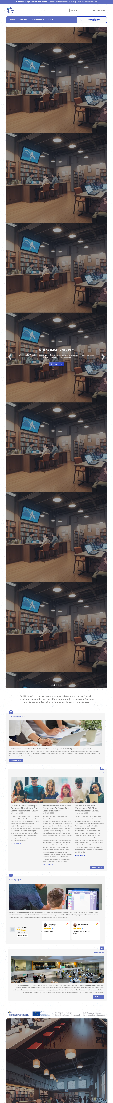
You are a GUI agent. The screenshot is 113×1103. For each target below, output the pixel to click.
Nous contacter (98, 10)
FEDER (50, 20)
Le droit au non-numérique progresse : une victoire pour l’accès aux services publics (24, 808)
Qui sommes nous (37, 20)
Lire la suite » (16, 843)
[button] (9, 357)
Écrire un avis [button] (22, 935)
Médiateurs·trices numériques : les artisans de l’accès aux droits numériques (57, 808)
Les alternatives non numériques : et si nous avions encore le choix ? (87, 808)
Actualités (23, 20)
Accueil (12, 20)
